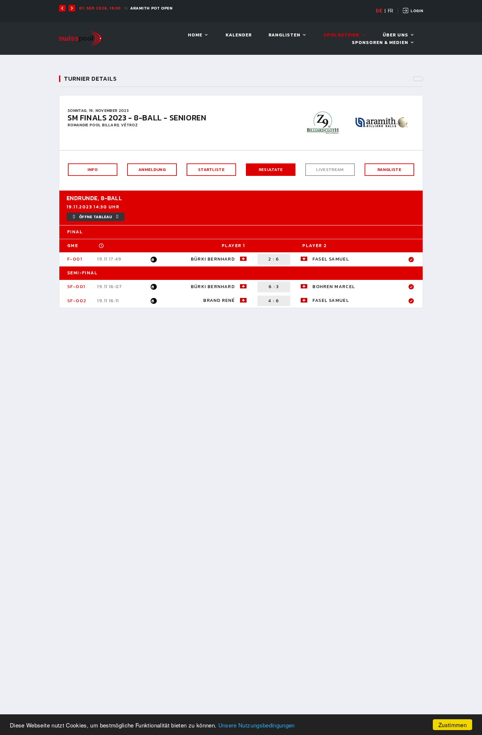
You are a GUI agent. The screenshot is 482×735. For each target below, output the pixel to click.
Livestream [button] (330, 169)
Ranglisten (285, 35)
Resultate (271, 169)
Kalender (239, 35)
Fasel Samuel (330, 259)
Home (195, 35)
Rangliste (389, 169)
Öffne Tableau (95, 217)
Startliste (211, 169)
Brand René (219, 300)
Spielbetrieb (342, 35)
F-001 (74, 259)
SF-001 (76, 286)
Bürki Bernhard (213, 259)
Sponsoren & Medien (380, 43)
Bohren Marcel (333, 286)
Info (93, 169)
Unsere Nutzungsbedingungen (256, 725)
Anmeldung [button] (152, 169)
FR (390, 10)
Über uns (395, 35)
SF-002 (76, 300)
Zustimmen (452, 725)
